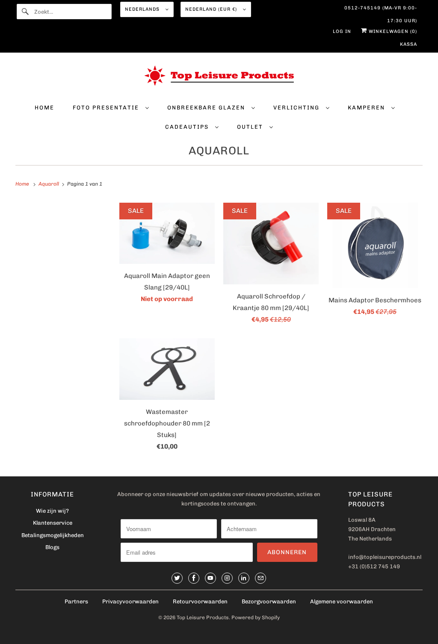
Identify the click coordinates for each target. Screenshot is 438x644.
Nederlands (143, 9)
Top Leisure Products (203, 617)
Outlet (251, 127)
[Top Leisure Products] (219, 77)
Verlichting (297, 107)
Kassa (408, 44)
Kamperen (367, 107)
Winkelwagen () (392, 31)
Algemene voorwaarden (341, 601)
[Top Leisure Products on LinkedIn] (243, 578)
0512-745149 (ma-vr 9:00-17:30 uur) (380, 10)
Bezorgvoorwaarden (269, 601)
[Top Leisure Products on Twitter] (177, 578)
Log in (342, 31)
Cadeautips (188, 127)
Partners (76, 601)
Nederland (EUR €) (212, 9)
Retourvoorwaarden (200, 601)
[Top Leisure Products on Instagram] (227, 578)
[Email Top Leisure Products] (260, 578)
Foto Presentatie (107, 107)
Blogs (52, 547)
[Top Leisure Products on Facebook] (193, 578)
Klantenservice (52, 523)
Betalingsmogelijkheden (52, 535)
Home (44, 107)
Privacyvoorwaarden (130, 601)
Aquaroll (219, 150)
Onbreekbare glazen (207, 107)
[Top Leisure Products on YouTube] (210, 578)
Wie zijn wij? (52, 511)
